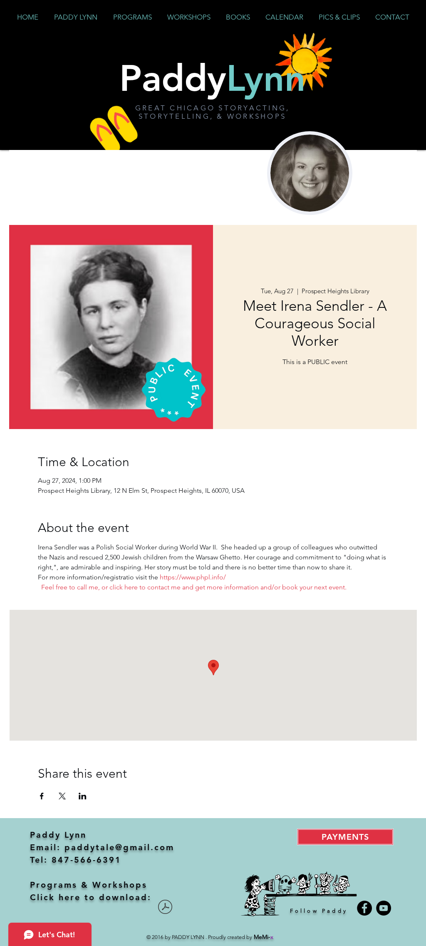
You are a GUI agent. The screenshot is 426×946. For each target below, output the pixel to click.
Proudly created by (240, 937)
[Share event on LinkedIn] (83, 796)
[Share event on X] (62, 796)
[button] (132, 17)
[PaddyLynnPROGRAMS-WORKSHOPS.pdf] (165, 908)
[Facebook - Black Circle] (364, 908)
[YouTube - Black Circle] (383, 908)
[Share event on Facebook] (42, 796)
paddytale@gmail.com (119, 847)
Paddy (212, 78)
